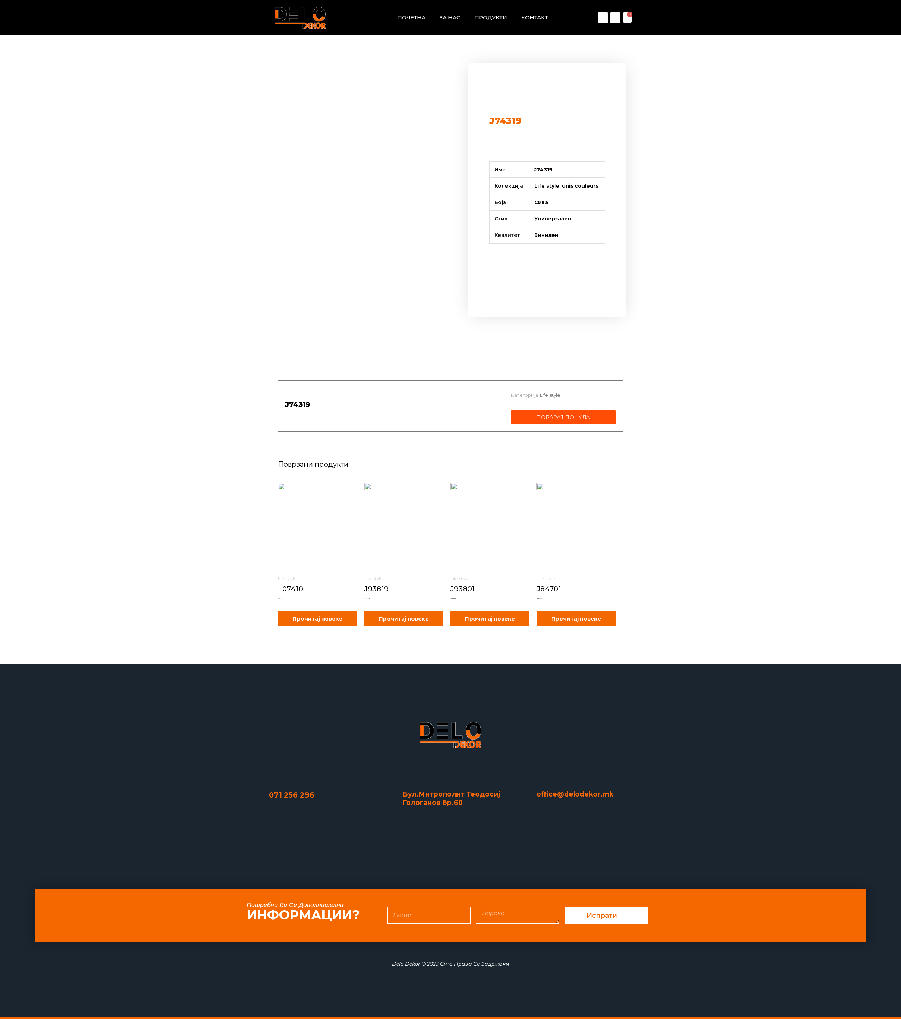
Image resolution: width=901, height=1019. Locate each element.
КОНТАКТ (534, 17)
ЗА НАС (450, 17)
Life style (550, 395)
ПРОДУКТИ (490, 17)
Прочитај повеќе (317, 618)
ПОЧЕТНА (411, 17)
